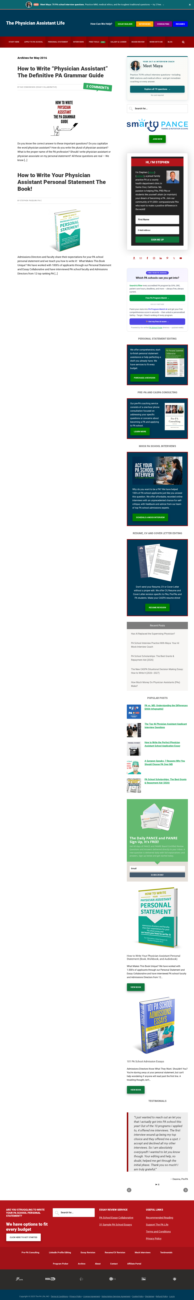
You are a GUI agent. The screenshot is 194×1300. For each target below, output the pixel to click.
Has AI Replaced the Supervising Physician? (153, 633)
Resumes (180, 24)
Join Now (157, 139)
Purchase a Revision (144, 378)
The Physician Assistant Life (35, 23)
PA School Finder (155, 328)
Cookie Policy (138, 1296)
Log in (172, 1296)
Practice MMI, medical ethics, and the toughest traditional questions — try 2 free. (102, 4)
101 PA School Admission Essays (145, 1061)
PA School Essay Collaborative (116, 1217)
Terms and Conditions (158, 1231)
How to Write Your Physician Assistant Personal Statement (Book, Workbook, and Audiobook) (153, 957)
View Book (136, 987)
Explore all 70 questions (157, 89)
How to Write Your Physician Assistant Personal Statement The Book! (61, 182)
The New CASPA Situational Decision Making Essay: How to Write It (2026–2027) (157, 671)
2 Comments (97, 87)
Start (156, 1184)
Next (185, 1190)
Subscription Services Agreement (116, 1296)
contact (140, 176)
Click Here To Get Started (23, 1237)
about (151, 172)
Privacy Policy (153, 1238)
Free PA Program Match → (157, 298)
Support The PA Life (157, 1224)
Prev (129, 1190)
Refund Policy (162, 1296)
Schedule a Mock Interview (150, 517)
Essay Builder (125, 24)
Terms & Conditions (59, 1296)
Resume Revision (157, 607)
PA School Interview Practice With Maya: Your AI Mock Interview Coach (155, 645)
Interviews (145, 24)
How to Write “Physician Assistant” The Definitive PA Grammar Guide (62, 72)
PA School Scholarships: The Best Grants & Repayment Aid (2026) (152, 658)
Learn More (140, 431)
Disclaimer (149, 1296)
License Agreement (91, 1296)
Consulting (163, 24)
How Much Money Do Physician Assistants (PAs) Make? (155, 684)
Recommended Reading (159, 1217)
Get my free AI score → (158, 321)
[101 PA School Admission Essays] (157, 1026)
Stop (158, 1184)
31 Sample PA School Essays (115, 1224)
